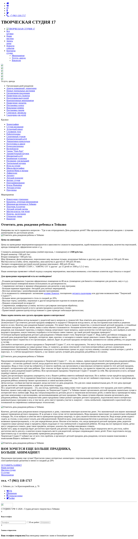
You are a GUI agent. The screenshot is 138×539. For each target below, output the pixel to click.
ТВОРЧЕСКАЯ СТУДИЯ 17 (28, 22)
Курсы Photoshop (14, 185)
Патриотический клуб (16, 139)
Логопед (10, 175)
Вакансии (16, 60)
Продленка (11, 190)
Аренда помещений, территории (21, 88)
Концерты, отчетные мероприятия (22, 202)
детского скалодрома (81, 293)
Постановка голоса (15, 105)
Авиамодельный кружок (17, 153)
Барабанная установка (16, 158)
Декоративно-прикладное (18, 141)
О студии (5, 472)
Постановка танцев (15, 110)
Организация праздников (18, 93)
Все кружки (9, 32)
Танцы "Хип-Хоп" (15, 151)
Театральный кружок (16, 163)
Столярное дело (13, 131)
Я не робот (34, 522)
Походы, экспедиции (16, 214)
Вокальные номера (15, 108)
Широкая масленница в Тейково (21, 204)
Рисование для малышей (17, 161)
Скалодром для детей (16, 115)
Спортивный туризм (15, 136)
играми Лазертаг (51, 293)
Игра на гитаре (13, 166)
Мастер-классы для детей (18, 211)
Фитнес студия (13, 180)
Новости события (10, 47)
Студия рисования (14, 127)
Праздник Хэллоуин (15, 206)
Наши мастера (10, 37)
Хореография (12, 124)
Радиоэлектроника (15, 146)
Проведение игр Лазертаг (18, 95)
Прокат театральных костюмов (20, 91)
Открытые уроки (14, 216)
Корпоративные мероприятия (20, 100)
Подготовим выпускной (17, 98)
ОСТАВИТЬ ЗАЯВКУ (11, 465)
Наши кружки (7, 467)
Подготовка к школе (15, 144)
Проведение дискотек (16, 103)
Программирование (15, 183)
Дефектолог (11, 173)
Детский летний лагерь (17, 209)
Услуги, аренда (19, 58)
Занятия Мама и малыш (17, 170)
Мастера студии (8, 470)
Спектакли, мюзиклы (16, 113)
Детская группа (13, 187)
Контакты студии (10, 52)
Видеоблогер (12, 149)
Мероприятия (18, 55)
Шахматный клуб (14, 156)
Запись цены (9, 42)
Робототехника (13, 134)
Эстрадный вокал (14, 129)
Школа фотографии (15, 168)
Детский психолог (14, 178)
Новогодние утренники (17, 199)
